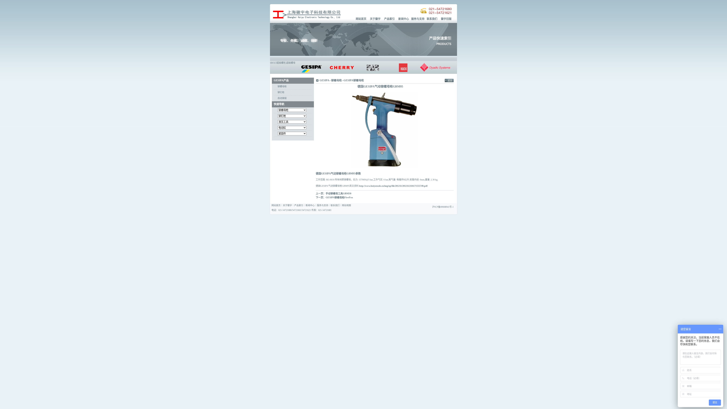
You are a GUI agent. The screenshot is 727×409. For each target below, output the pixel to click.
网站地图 (346, 205)
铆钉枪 (281, 92)
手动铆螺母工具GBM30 (338, 193)
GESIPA (324, 80)
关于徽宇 (375, 18)
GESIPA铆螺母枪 (354, 80)
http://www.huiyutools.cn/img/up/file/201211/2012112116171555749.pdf (393, 186)
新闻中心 (403, 18)
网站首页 (361, 18)
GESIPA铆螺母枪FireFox (339, 197)
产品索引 (389, 18)
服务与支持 (417, 18)
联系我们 (432, 18)
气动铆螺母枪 (339, 173)
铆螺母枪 (282, 86)
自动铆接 (282, 98)
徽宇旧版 (446, 18)
